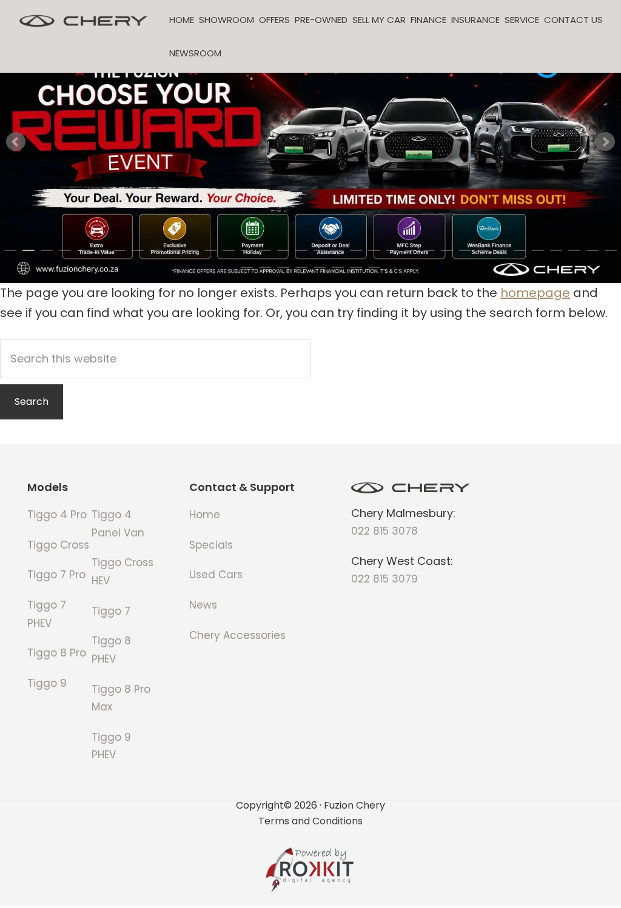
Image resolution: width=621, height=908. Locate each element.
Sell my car (379, 19)
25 (447, 250)
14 (247, 250)
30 (538, 250)
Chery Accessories (237, 635)
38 (301, 267)
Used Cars (216, 574)
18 (320, 250)
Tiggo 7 (111, 611)
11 (192, 250)
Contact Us (573, 19)
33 (592, 250)
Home (181, 19)
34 (611, 250)
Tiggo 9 (47, 683)
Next (605, 142)
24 (429, 250)
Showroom (226, 19)
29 (520, 250)
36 (265, 267)
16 (283, 250)
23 (410, 250)
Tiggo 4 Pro (57, 514)
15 (265, 250)
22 (392, 250)
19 (338, 250)
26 (465, 250)
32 (574, 250)
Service (522, 19)
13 (229, 250)
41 (356, 267)
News (203, 605)
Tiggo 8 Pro (56, 653)
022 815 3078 (384, 531)
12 (210, 250)
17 (301, 250)
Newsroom (195, 53)
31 (556, 250)
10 (174, 250)
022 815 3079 (384, 579)
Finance (428, 19)
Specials (211, 545)
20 (356, 250)
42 (374, 267)
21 (374, 250)
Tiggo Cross (58, 545)
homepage (535, 292)
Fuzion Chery (83, 21)
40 (338, 267)
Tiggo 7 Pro (56, 574)
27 (483, 250)
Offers (274, 19)
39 (320, 267)
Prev (15, 142)
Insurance (475, 19)
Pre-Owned (321, 19)
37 (283, 267)
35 (247, 267)
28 (501, 250)
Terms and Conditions (310, 820)
